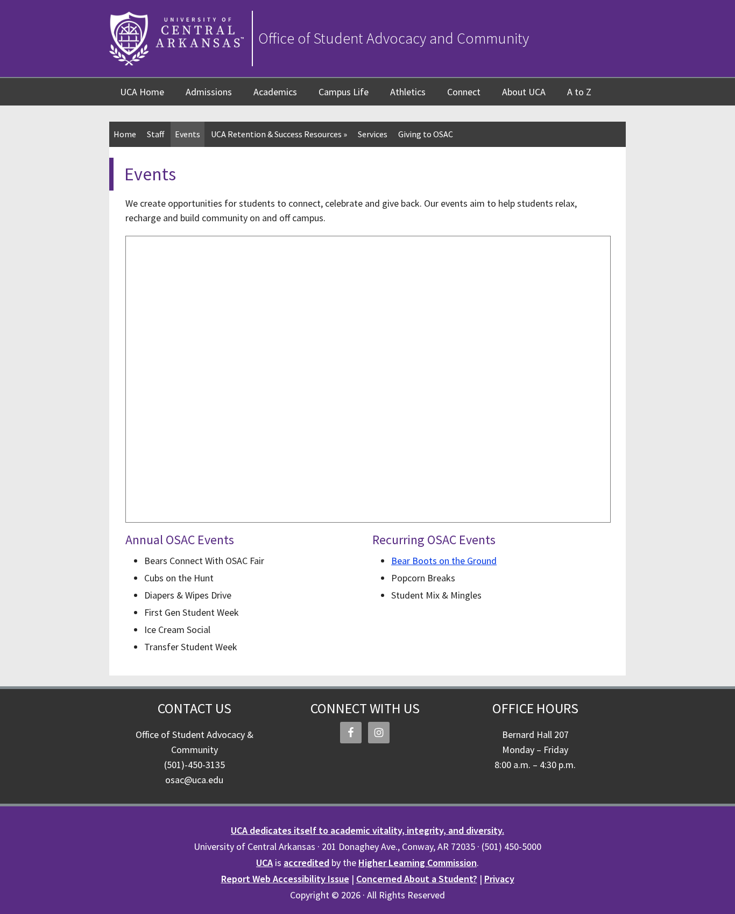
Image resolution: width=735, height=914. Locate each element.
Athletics (408, 92)
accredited (306, 862)
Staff (155, 134)
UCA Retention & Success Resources (279, 134)
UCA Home (142, 92)
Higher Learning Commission (417, 862)
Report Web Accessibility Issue (285, 879)
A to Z (579, 92)
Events (187, 134)
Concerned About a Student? (416, 879)
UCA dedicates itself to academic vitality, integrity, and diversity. (367, 830)
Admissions (209, 92)
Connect (463, 92)
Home (125, 134)
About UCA (524, 92)
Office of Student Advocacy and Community (393, 38)
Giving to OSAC (425, 134)
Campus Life (344, 92)
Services (372, 134)
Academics (275, 92)
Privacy (499, 879)
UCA (264, 862)
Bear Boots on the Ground (444, 560)
